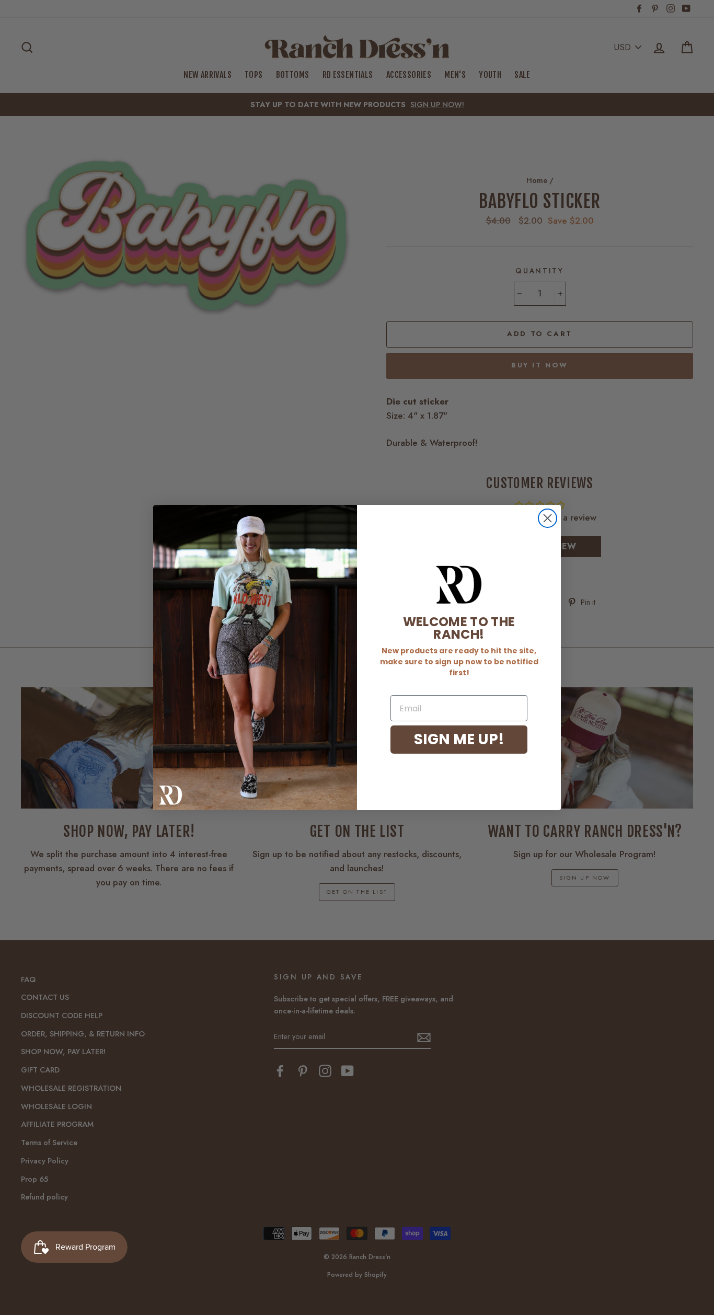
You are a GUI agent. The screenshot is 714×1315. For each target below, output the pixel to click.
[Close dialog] (547, 518)
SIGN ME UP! (459, 739)
